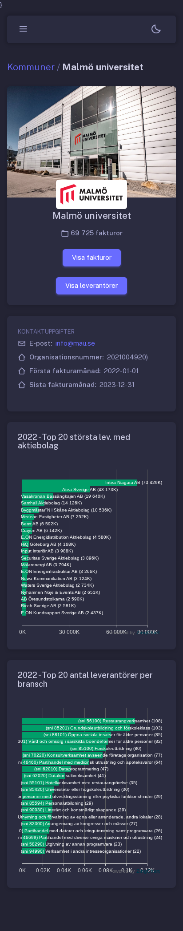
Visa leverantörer (91, 285)
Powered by (134, 632)
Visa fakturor (91, 257)
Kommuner (31, 67)
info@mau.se (75, 343)
